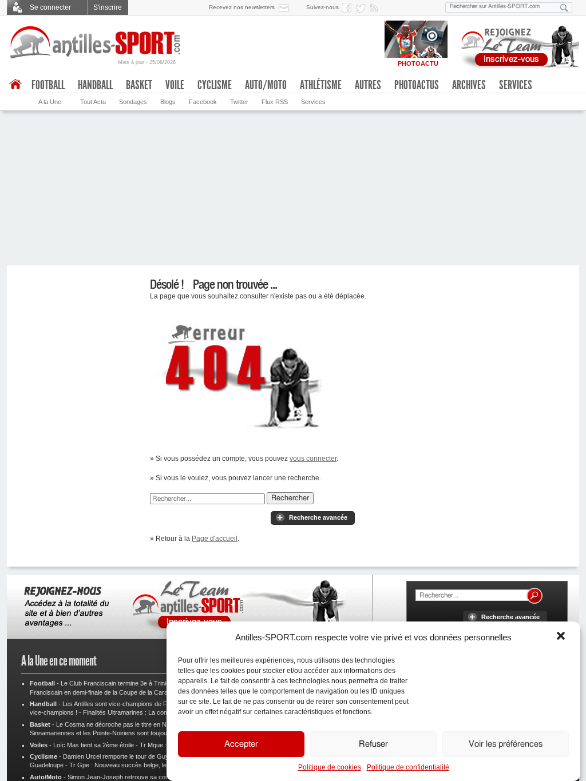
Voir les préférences (506, 744)
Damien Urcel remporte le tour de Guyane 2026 (129, 756)
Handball (95, 85)
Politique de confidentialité (408, 767)
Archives (469, 85)
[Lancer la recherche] (564, 7)
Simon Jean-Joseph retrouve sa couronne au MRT (138, 777)
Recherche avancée (318, 517)
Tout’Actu (93, 101)
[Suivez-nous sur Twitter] (362, 7)
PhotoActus (416, 85)
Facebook (203, 101)
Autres (368, 85)
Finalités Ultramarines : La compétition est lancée (151, 712)
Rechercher (290, 498)
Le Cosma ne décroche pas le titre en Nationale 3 (124, 724)
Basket (139, 85)
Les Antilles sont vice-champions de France (122, 703)
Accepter (241, 744)
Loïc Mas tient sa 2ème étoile (93, 745)
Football (48, 85)
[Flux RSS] (376, 7)
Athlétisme (321, 85)
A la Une (49, 101)
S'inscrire (107, 7)
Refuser (373, 744)
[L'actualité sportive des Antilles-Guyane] (95, 42)
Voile (174, 85)
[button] (562, 637)
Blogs (168, 101)
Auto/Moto (266, 85)
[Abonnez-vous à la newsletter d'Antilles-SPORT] (286, 7)
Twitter (239, 101)
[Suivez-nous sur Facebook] (348, 7)
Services (313, 101)
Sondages (133, 101)
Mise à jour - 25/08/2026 (147, 62)
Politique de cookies (329, 767)
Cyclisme (214, 85)
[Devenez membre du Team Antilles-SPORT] (516, 45)
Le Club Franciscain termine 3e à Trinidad (118, 683)
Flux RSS (275, 101)
